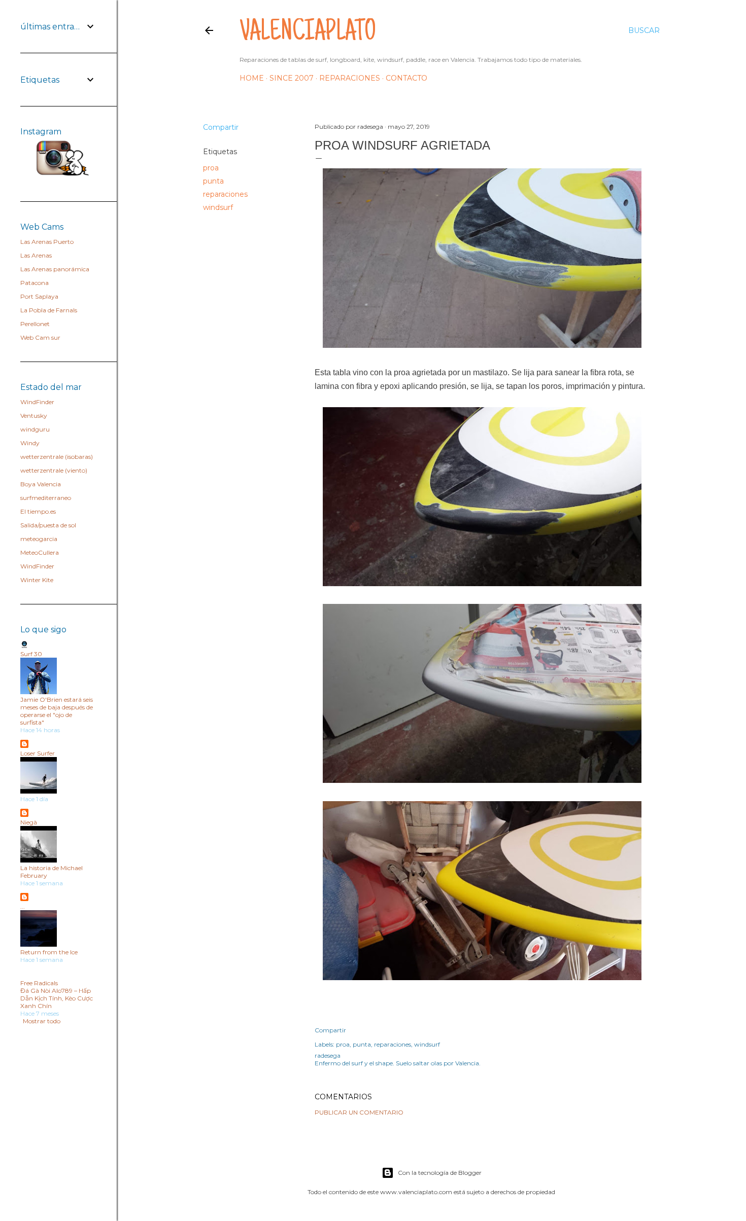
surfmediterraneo (45, 497)
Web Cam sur (40, 337)
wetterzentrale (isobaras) (56, 456)
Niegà (28, 822)
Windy (30, 443)
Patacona (34, 282)
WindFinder (37, 402)
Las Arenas (36, 255)
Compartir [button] (221, 127)
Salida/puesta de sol (48, 525)
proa (211, 167)
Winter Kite (36, 580)
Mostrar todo (41, 1021)
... (22, 906)
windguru (35, 429)
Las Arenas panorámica (54, 269)
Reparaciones (349, 78)
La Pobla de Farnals (48, 310)
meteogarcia (38, 539)
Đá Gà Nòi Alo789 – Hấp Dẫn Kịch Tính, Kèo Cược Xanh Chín (56, 998)
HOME (252, 78)
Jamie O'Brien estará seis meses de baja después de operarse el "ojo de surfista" (56, 711)
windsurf (218, 207)
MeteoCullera (39, 552)
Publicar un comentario (359, 1112)
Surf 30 (31, 654)
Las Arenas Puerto (47, 241)
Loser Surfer (37, 753)
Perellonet (35, 324)
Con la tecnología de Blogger (440, 1172)
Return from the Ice (49, 952)
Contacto (406, 78)
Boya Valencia (40, 484)
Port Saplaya (39, 296)
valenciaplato (308, 33)
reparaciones (225, 194)
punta (213, 181)
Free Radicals (39, 983)
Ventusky (33, 415)
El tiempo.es (38, 511)
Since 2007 (291, 78)
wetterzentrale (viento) (53, 470)
